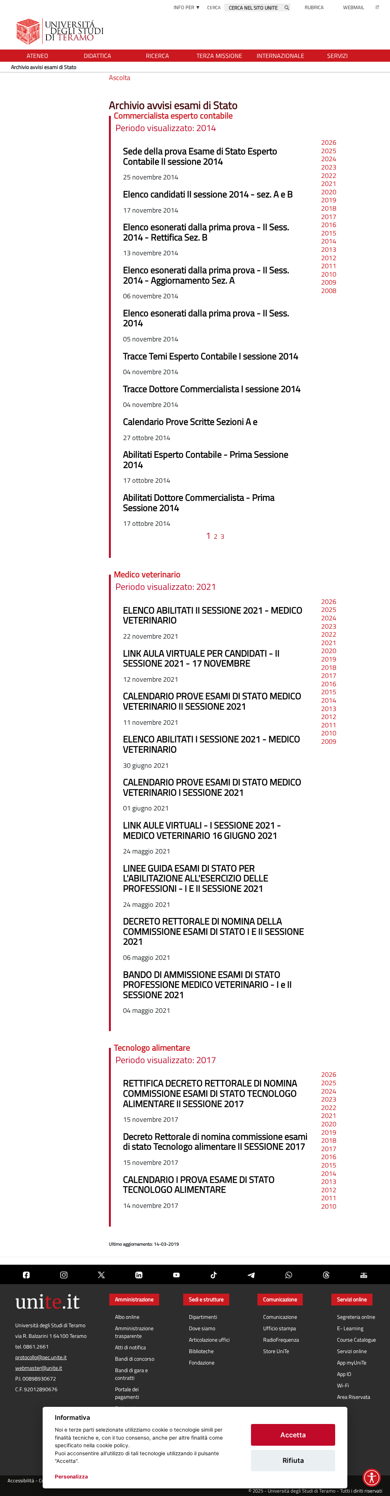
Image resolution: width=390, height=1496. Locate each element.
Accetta (293, 1435)
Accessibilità (21, 1480)
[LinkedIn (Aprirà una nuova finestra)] (138, 1274)
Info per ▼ (187, 7)
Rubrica (314, 7)
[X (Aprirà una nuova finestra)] (101, 1274)
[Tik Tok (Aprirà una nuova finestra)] (213, 1274)
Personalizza (71, 1477)
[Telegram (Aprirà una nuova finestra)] (251, 1274)
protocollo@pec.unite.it (41, 1357)
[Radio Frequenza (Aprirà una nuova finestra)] (363, 1274)
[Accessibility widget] (372, 1478)
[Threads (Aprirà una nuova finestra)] (326, 1274)
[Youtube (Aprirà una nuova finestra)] (176, 1274)
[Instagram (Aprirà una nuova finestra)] (63, 1274)
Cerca (214, 7)
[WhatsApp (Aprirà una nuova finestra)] (288, 1274)
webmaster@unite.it (38, 1368)
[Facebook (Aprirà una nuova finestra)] (26, 1274)
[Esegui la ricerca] (287, 7)
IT (377, 7)
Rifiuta (293, 1460)
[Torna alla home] (60, 31)
